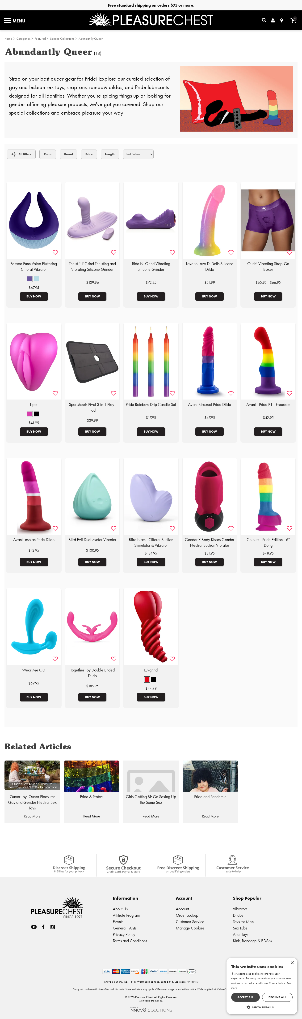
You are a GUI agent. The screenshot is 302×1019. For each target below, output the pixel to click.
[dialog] (261, 986)
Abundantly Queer (91, 39)
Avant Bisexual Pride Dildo (209, 404)
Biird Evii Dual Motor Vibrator (92, 539)
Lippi (34, 404)
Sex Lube (240, 927)
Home (8, 39)
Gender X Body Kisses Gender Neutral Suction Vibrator (209, 542)
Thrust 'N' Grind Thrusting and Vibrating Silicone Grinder (92, 266)
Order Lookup (187, 915)
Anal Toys (240, 934)
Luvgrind (151, 670)
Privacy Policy (124, 934)
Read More (32, 816)
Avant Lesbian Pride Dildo (34, 539)
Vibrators (240, 908)
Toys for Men (243, 921)
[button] (29, 278)
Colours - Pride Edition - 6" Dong (268, 542)
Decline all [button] (277, 997)
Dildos (238, 915)
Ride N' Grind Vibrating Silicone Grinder (151, 266)
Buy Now (33, 296)
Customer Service (190, 921)
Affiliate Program (126, 915)
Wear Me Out (33, 670)
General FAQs (124, 927)
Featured (40, 39)
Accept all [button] (245, 997)
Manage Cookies (190, 927)
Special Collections (62, 39)
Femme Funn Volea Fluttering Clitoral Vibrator (34, 266)
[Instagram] (53, 927)
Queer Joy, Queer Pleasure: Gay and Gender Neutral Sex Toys (32, 802)
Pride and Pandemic (210, 796)
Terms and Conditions (130, 940)
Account (182, 908)
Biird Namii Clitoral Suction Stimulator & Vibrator (151, 542)
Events (118, 921)
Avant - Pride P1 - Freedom (268, 404)
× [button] (292, 963)
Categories (23, 39)
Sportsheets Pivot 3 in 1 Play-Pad (92, 407)
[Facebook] (43, 927)
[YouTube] (34, 927)
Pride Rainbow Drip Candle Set (151, 404)
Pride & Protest (91, 796)
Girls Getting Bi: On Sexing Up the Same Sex (151, 799)
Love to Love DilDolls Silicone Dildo (209, 266)
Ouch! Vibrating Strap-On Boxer (268, 266)
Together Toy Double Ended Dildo (92, 672)
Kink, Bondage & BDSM (252, 940)
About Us (120, 908)
